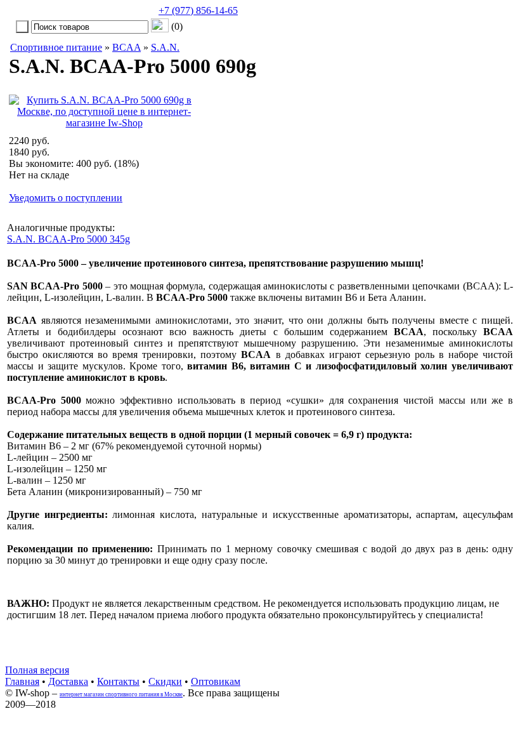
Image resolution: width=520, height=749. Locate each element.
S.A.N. (165, 47)
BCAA (126, 47)
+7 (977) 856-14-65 (198, 10)
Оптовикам (215, 681)
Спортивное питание (56, 47)
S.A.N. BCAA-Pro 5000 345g (68, 239)
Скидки (165, 681)
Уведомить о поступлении (65, 197)
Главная (22, 681)
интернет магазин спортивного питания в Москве (121, 694)
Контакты (118, 681)
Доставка (68, 681)
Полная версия (37, 670)
